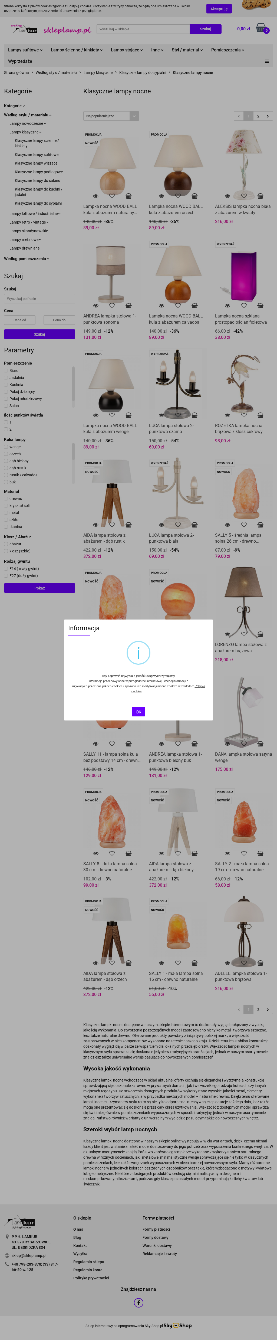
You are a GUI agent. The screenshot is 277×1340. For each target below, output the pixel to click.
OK (138, 712)
